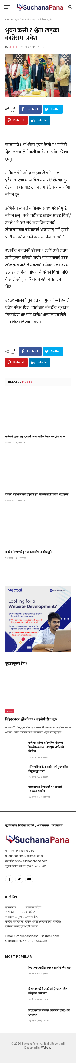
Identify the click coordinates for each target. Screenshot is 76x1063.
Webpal (46, 1047)
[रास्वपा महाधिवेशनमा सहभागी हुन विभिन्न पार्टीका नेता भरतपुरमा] (38, 469)
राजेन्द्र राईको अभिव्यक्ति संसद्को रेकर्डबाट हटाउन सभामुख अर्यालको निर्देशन (46, 747)
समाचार (10, 711)
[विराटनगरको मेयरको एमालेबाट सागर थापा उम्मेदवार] (15, 1015)
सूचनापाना (13, 47)
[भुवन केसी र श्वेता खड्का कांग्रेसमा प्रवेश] (38, 75)
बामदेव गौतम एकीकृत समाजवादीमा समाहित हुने (28, 552)
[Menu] (7, 7)
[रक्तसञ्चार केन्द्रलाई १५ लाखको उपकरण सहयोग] (15, 791)
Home (9, 19)
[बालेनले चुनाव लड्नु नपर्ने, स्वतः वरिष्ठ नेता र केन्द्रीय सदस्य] (38, 411)
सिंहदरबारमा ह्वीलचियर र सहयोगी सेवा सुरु (31, 719)
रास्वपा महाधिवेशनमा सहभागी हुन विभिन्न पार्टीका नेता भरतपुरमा (36, 494)
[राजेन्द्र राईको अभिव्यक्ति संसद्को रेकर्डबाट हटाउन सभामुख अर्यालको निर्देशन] (15, 747)
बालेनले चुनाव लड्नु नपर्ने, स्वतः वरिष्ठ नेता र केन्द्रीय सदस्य (35, 436)
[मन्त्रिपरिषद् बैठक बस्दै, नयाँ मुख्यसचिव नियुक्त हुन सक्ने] (15, 771)
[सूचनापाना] (40, 7)
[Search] (69, 7)
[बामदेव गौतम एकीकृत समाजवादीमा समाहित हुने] (38, 527)
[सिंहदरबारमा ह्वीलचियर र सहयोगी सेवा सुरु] (38, 694)
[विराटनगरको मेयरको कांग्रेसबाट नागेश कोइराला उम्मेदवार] (15, 993)
